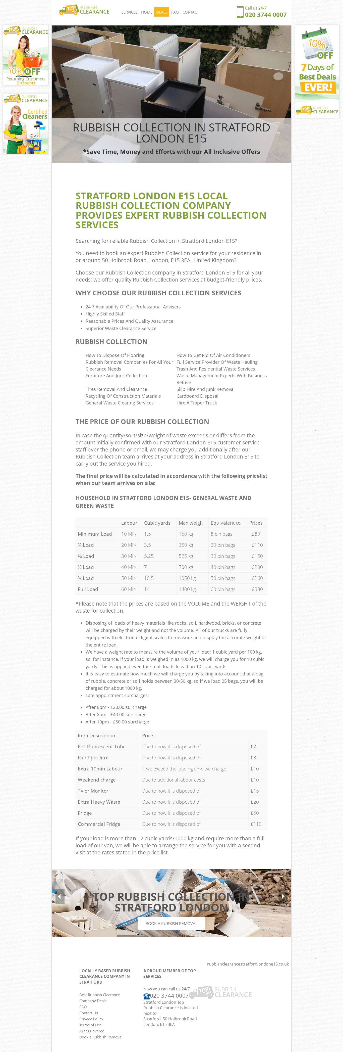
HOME (146, 12)
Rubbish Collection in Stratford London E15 (182, 240)
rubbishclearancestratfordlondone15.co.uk (248, 964)
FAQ (175, 12)
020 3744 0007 (266, 14)
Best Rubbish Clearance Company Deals (99, 997)
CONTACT (191, 12)
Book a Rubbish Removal (171, 923)
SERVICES (129, 12)
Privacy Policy (91, 1018)
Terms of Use (90, 1024)
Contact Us (88, 1012)
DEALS (161, 12)
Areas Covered (91, 1030)
